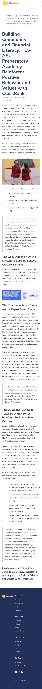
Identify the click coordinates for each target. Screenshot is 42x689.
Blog (15, 16)
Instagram (18, 645)
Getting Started (20, 600)
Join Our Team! (20, 666)
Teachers (18, 621)
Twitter (17, 652)
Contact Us (18, 610)
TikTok (17, 648)
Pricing (17, 628)
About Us (18, 662)
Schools (17, 624)
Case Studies (24, 16)
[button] (37, 3)
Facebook (18, 641)
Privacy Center (19, 631)
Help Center (19, 603)
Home (8, 16)
